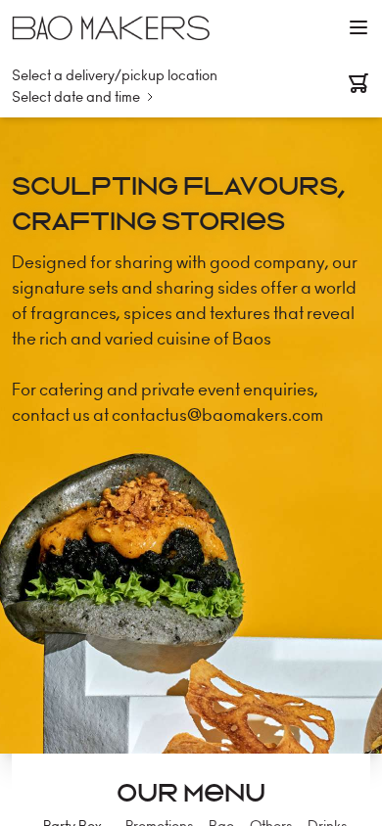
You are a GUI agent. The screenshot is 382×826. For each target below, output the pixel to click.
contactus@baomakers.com (217, 415)
